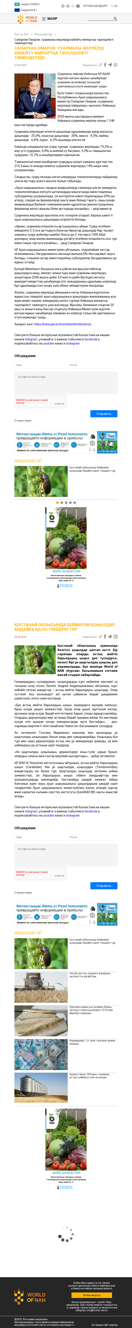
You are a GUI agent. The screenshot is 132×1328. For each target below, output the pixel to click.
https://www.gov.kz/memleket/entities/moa (62, 324)
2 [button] (62, 502)
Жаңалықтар (43, 34)
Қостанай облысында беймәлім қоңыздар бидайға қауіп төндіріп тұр (92, 941)
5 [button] (74, 502)
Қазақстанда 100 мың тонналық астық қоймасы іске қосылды (89, 1076)
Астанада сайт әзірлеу (105, 1325)
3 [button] (66, 502)
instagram (73, 343)
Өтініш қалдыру (95, 6)
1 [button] (57, 502)
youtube (48, 343)
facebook (91, 339)
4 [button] (70, 502)
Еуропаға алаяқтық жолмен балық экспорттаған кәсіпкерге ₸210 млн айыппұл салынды (91, 1010)
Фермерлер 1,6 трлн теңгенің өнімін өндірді (92, 1042)
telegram (31, 339)
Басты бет (21, 34)
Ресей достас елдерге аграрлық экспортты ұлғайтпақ (67, 469)
